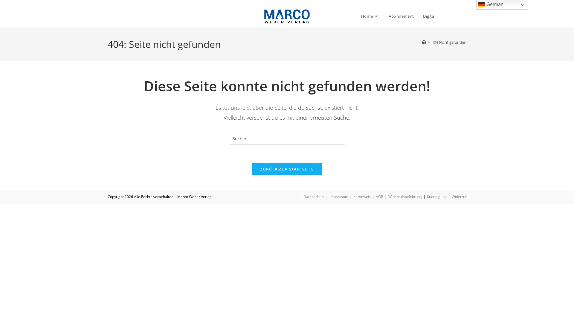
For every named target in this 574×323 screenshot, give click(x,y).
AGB (379, 196)
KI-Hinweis (362, 196)
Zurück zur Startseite (287, 169)
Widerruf (459, 196)
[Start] (424, 42)
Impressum (338, 196)
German (494, 4)
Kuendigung (437, 196)
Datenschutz (313, 196)
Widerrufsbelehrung (405, 196)
